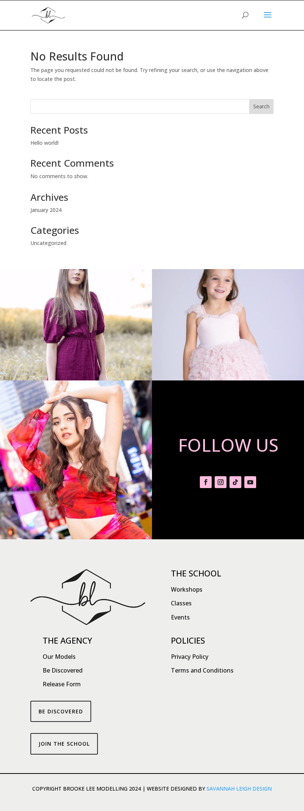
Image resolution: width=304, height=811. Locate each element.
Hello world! (44, 142)
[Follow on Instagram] (221, 482)
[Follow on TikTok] (235, 482)
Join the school (64, 743)
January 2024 (46, 209)
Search (261, 106)
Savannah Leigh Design (239, 788)
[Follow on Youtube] (250, 482)
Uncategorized (48, 242)
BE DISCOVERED (61, 711)
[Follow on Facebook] (206, 482)
